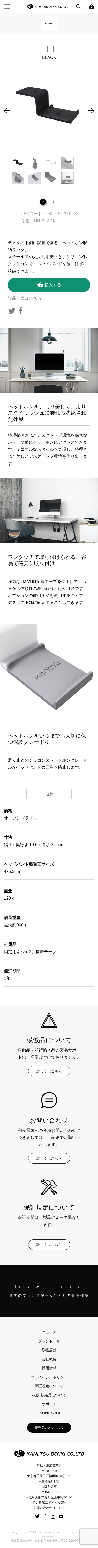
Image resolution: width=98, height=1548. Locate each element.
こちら (60, 1508)
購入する (49, 285)
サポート (49, 1404)
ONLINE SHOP (49, 1413)
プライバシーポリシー (49, 1377)
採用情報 (49, 1368)
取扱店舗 (49, 1350)
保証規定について (49, 1386)
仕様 (49, 794)
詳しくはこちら (49, 1071)
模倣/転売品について (49, 1395)
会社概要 (49, 1359)
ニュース (49, 1332)
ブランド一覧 (49, 1341)
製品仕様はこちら (24, 298)
